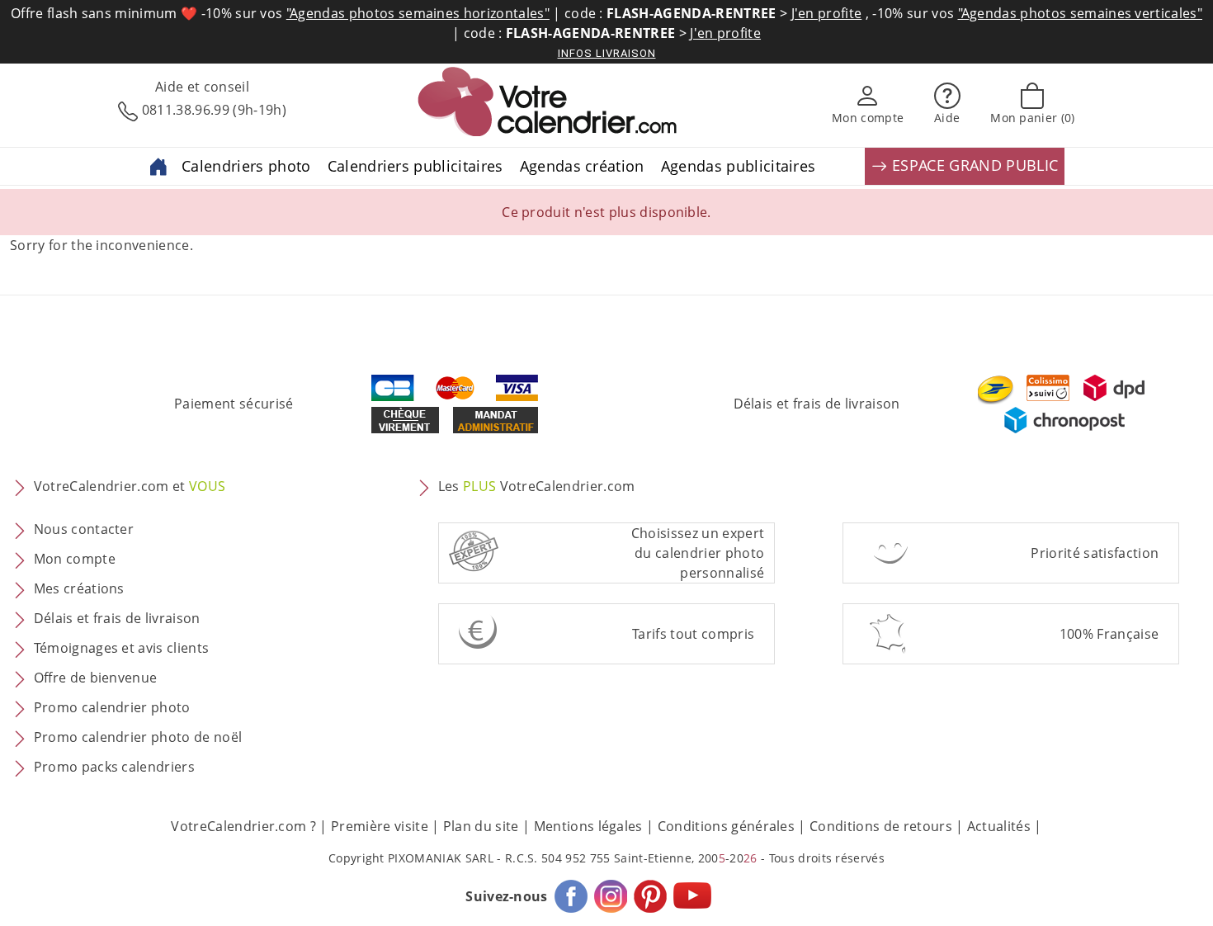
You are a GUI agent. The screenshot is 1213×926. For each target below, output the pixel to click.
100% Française (1109, 634)
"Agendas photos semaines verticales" (1080, 13)
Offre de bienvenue (96, 678)
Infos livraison (607, 53)
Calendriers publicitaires (415, 166)
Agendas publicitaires (738, 166)
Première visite (379, 826)
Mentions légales (588, 826)
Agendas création (582, 166)
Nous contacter (84, 529)
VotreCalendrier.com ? (243, 826)
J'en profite (826, 13)
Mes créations (79, 588)
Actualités (999, 826)
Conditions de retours (880, 826)
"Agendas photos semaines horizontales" (418, 13)
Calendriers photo (246, 166)
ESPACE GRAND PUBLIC (973, 165)
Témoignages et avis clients (122, 648)
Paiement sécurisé (233, 403)
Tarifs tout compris (693, 634)
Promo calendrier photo (112, 707)
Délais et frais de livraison (817, 403)
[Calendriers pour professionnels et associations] (158, 165)
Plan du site (481, 826)
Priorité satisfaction (1095, 553)
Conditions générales (726, 826)
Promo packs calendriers (114, 767)
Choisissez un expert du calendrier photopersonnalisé (697, 553)
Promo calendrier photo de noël (138, 737)
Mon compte (75, 559)
